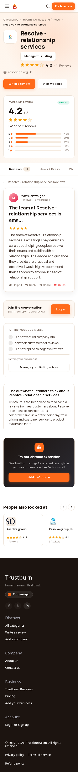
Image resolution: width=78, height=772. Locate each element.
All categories (15, 625)
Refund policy (14, 763)
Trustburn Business (19, 689)
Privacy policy (14, 755)
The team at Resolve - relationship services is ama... (35, 214)
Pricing (10, 696)
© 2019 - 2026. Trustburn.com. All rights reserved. (33, 744)
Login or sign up (17, 724)
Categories (10, 19)
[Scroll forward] (71, 507)
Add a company (16, 639)
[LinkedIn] (27, 605)
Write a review (15, 632)
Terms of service (39, 755)
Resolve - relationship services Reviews (36, 182)
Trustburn (18, 577)
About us (11, 661)
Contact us (12, 667)
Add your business (18, 703)
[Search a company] (48, 6)
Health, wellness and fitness (41, 19)
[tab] (20, 169)
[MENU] (7, 6)
